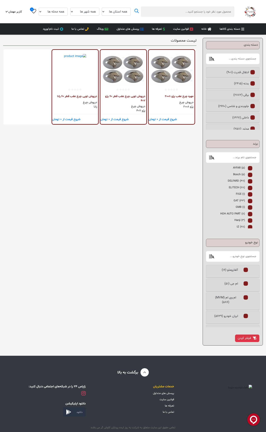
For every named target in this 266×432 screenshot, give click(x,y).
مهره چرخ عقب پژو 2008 (179, 96)
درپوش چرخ (186, 102)
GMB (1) (240, 207)
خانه (204, 29)
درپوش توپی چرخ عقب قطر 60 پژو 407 (125, 98)
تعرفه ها (157, 29)
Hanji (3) (239, 220)
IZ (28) (241, 227)
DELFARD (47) (236, 181)
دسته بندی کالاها (230, 29)
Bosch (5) (239, 174)
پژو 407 (140, 111)
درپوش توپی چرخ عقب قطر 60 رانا (77, 96)
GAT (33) (239, 201)
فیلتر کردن (244, 338)
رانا (95, 107)
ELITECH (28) (237, 188)
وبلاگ (100, 29)
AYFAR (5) (239, 168)
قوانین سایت (181, 29)
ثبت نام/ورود (51, 29)
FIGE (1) (240, 194)
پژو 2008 (188, 107)
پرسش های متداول (128, 29)
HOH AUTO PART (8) (232, 214)
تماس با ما (77, 29)
